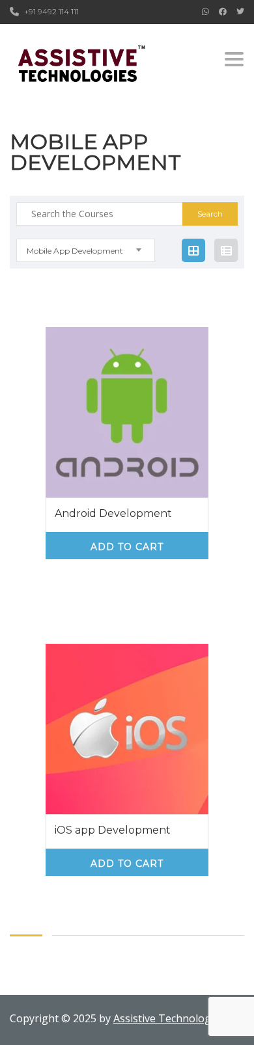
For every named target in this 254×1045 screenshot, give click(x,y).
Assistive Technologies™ (173, 1018)
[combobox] (85, 250)
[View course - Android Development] (127, 412)
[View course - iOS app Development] (127, 729)
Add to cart (127, 547)
